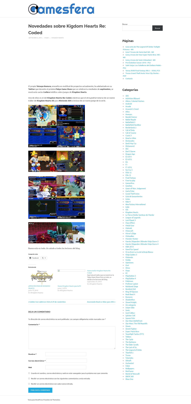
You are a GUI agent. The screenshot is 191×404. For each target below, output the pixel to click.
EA (126, 162)
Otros (127, 268)
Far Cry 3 (128, 170)
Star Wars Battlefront (133, 321)
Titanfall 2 (129, 352)
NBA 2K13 (129, 246)
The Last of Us (131, 347)
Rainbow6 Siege (131, 286)
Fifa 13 (128, 175)
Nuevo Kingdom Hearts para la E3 (69, 286)
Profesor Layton (131, 284)
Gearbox (128, 186)
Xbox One (129, 379)
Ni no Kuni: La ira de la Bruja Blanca (139, 252)
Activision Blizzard (132, 98)
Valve (127, 366)
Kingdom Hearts (58, 38)
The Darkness (130, 342)
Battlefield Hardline (133, 125)
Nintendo (129, 257)
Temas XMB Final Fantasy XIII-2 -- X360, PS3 (142, 70)
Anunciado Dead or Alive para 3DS (100, 302)
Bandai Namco (131, 117)
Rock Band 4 (130, 294)
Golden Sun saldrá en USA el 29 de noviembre (47, 302)
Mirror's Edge (130, 233)
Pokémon (129, 281)
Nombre (32, 354)
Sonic (127, 310)
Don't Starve (130, 151)
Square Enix (130, 318)
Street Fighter (131, 329)
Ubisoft (128, 360)
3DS (127, 96)
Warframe (129, 371)
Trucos (128, 355)
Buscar (125, 24)
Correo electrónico (37, 361)
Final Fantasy (130, 178)
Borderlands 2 (130, 127)
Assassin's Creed (131, 109)
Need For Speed (131, 249)
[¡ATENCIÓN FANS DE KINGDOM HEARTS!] (41, 277)
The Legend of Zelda (133, 350)
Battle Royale (130, 119)
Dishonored (130, 146)
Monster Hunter (131, 239)
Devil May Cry (130, 143)
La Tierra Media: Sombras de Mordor (139, 215)
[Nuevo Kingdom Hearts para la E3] (71, 277)
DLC (127, 149)
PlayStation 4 (130, 278)
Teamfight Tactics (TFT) (134, 334)
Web (30, 367)
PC (126, 273)
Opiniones (129, 262)
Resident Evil (130, 289)
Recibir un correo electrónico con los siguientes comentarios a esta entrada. (60, 378)
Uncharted (129, 363)
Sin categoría (130, 305)
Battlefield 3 (130, 122)
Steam (128, 326)
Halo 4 (127, 201)
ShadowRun (130, 299)
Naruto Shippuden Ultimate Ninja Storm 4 (141, 244)
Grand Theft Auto (132, 194)
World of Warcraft (132, 374)
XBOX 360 (129, 376)
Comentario (34, 324)
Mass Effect (130, 223)
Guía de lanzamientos (133, 196)
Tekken (128, 336)
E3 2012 (128, 159)
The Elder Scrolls (131, 344)
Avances (128, 114)
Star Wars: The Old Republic (136, 323)
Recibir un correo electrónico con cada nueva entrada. (52, 384)
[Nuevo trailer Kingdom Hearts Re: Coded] (102, 277)
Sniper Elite (130, 307)
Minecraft (129, 231)
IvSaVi (46, 38)
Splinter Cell (130, 315)
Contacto (129, 78)
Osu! (127, 265)
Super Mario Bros (132, 331)
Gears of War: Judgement (135, 188)
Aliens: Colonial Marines (134, 101)
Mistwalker (129, 236)
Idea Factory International (135, 204)
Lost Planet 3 (130, 220)
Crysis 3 (128, 135)
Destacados (129, 141)
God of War (129, 191)
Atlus (127, 111)
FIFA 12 (128, 172)
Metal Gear (129, 225)
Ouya (127, 270)
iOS (126, 209)
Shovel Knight (130, 302)
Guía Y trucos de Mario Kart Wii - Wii (139, 52)
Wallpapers (129, 368)
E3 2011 (128, 156)
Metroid (128, 228)
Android (128, 103)
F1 (126, 164)
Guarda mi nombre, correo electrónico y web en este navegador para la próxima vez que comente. (69, 373)
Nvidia (127, 260)
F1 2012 (128, 167)
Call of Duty (130, 130)
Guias (127, 199)
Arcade (128, 106)
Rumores (129, 297)
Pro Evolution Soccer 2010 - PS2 (138, 62)
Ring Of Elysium (131, 291)
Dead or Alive (130, 138)
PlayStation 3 (130, 276)
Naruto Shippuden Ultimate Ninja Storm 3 (141, 241)
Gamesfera (129, 183)
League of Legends (132, 217)
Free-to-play (130, 180)
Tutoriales (129, 358)
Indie (127, 207)
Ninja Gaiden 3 (131, 254)
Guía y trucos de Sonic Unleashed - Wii (140, 60)
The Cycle (129, 339)
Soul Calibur (130, 313)
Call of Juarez (130, 133)
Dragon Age (130, 154)
